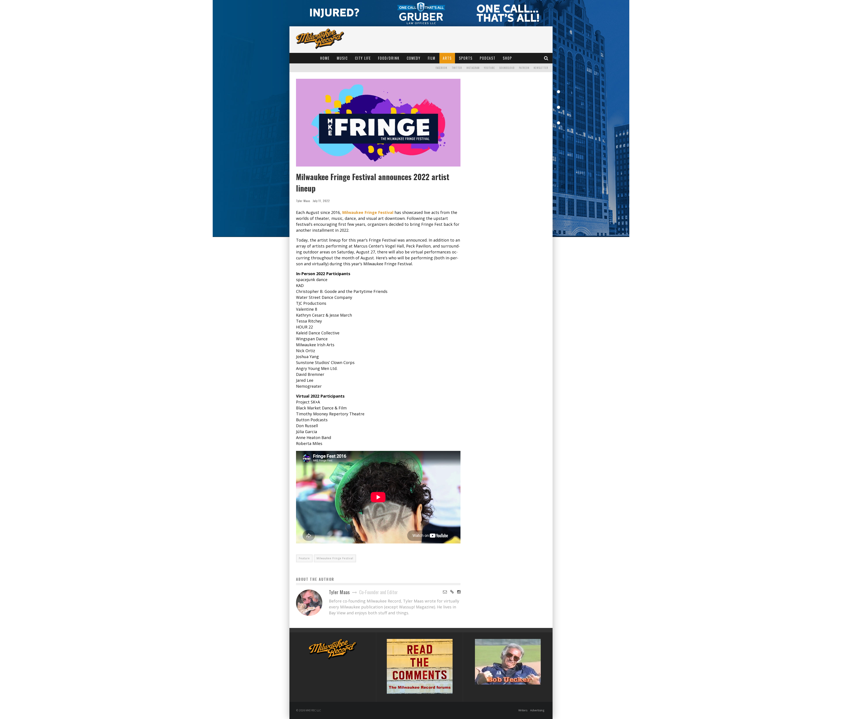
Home (325, 58)
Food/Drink (389, 58)
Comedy (414, 58)
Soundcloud (507, 68)
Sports (466, 58)
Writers (522, 710)
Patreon (524, 68)
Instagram (473, 68)
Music (342, 58)
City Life (363, 58)
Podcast (488, 58)
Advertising (537, 710)
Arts (447, 58)
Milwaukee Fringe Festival (335, 558)
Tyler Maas (303, 200)
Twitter (457, 68)
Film (431, 58)
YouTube (489, 68)
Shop (507, 58)
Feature (304, 558)
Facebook (441, 68)
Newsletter (541, 68)
